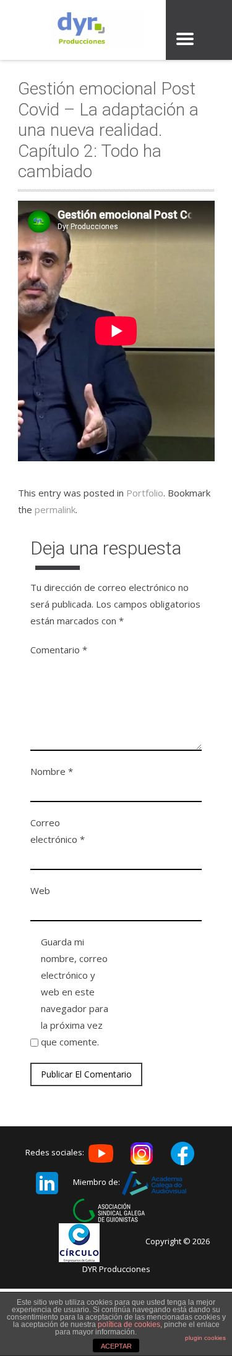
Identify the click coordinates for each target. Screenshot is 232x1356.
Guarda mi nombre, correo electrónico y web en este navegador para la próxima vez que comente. (74, 991)
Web (40, 890)
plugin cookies (205, 1337)
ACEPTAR (116, 1346)
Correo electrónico (57, 830)
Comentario (58, 649)
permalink (55, 509)
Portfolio (144, 493)
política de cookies (129, 1324)
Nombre (51, 771)
